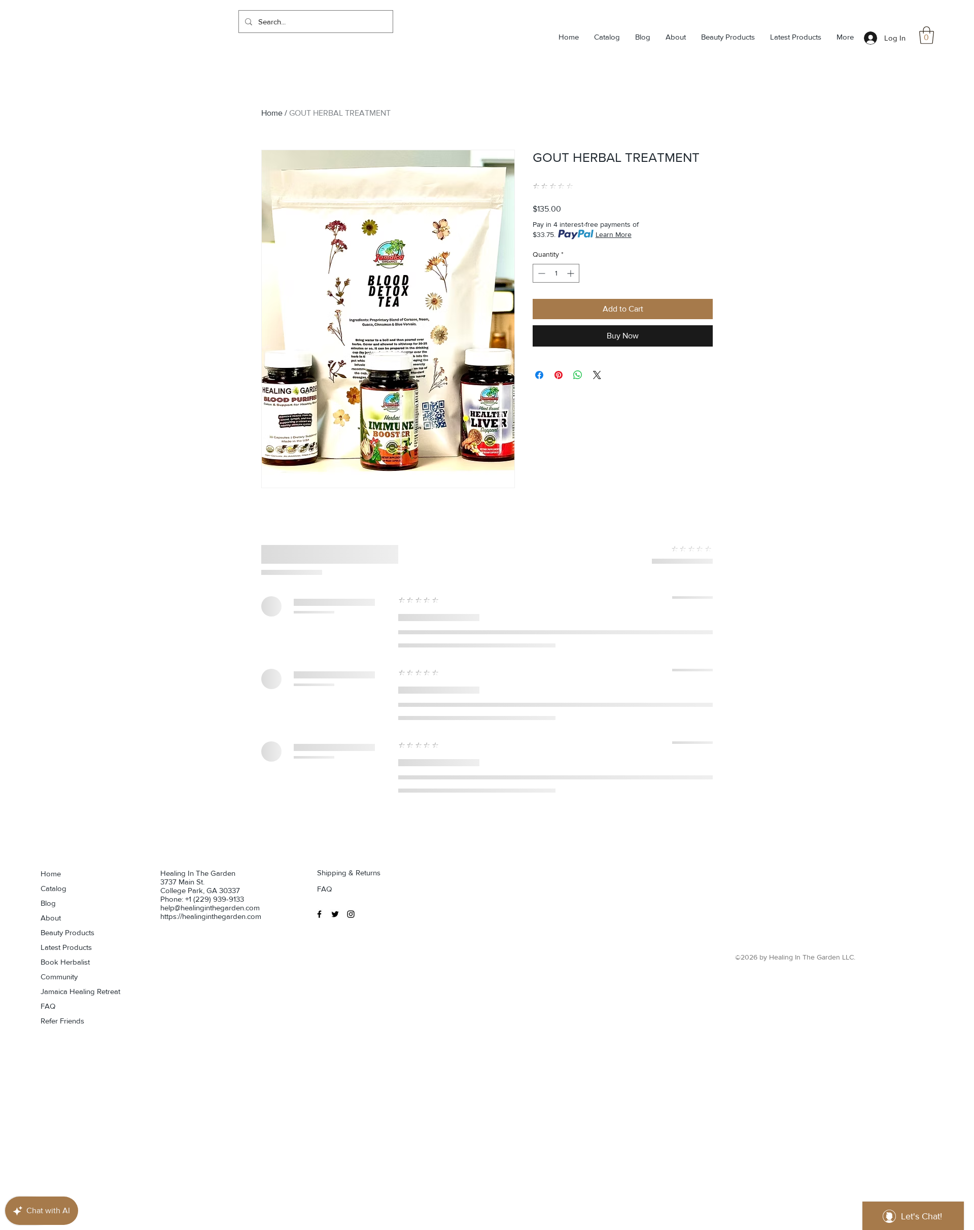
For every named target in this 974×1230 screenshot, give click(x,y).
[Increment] (571, 273)
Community (59, 976)
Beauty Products (67, 932)
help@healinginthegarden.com (210, 907)
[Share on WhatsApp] (578, 375)
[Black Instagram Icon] (351, 914)
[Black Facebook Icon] (319, 914)
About (51, 917)
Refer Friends (62, 1020)
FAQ (48, 1006)
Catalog (53, 888)
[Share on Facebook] (539, 375)
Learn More (614, 234)
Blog (48, 903)
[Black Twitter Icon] (335, 914)
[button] (926, 35)
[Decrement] (540, 273)
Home (272, 113)
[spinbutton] (556, 273)
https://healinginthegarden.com (210, 916)
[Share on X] (597, 375)
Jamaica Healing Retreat (76, 991)
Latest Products (66, 947)
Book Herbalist (65, 962)
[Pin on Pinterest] (558, 375)
